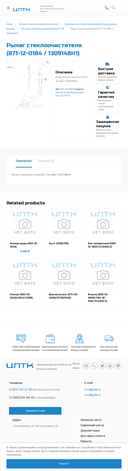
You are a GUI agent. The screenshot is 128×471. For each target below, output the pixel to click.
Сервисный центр (92, 425)
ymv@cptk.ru (92, 394)
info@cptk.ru (92, 389)
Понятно (64, 463)
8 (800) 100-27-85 (20, 389)
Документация (90, 430)
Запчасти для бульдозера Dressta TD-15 (42, 29)
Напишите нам (35, 410)
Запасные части (91, 419)
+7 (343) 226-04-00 (21, 397)
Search (114, 7)
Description (24, 161)
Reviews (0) (46, 161)
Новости (86, 441)
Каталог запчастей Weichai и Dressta (38, 24)
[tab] (24, 161)
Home (9, 24)
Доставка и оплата (92, 435)
